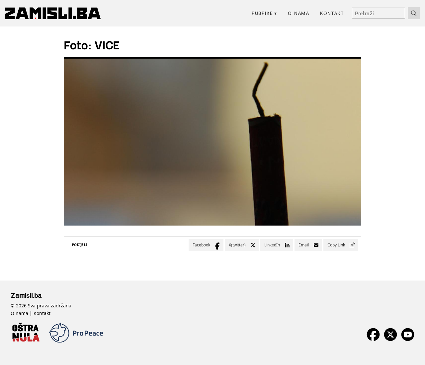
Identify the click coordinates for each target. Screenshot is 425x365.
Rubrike (264, 13)
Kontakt (332, 13)
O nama (298, 13)
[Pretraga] (414, 13)
